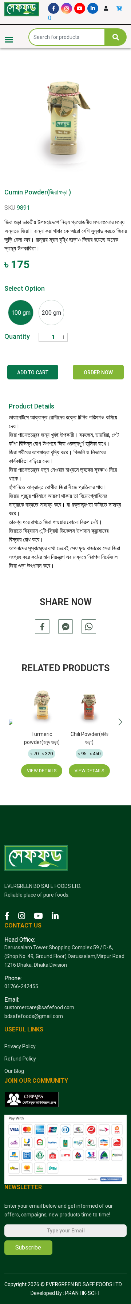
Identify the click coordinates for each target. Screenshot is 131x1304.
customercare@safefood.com (39, 1007)
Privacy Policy (20, 1046)
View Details (42, 770)
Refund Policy (20, 1059)
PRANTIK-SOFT (82, 1293)
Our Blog (14, 1071)
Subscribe (28, 1247)
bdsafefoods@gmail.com (33, 1016)
